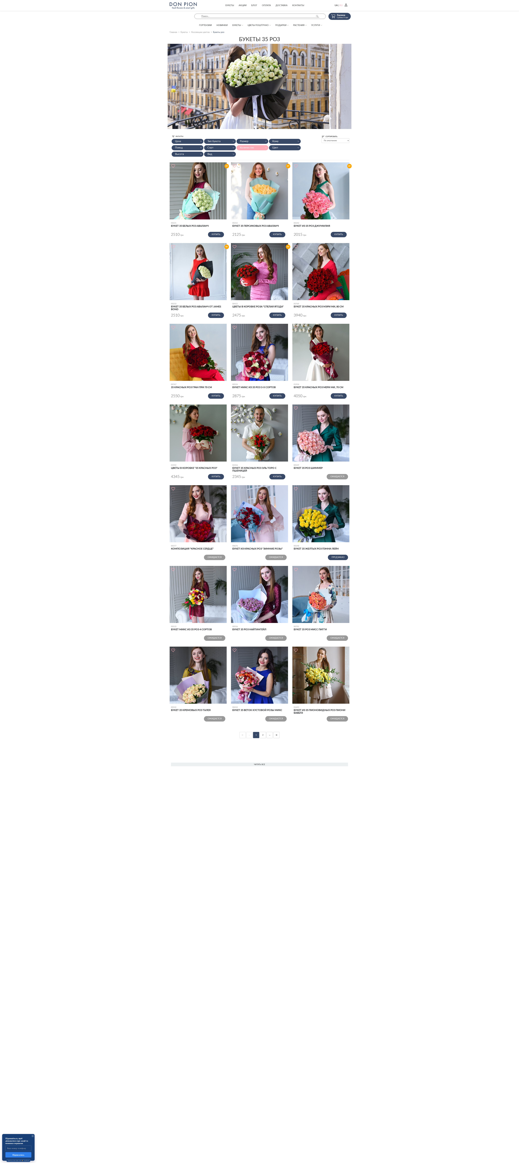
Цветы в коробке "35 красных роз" (194, 466)
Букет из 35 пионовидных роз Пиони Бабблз (319, 710)
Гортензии (205, 25)
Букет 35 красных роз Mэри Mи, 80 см (319, 305)
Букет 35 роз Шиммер (308, 466)
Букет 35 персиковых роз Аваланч (255, 224)
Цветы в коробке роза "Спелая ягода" (258, 305)
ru (341, 5)
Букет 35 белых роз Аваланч (190, 224)
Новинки (222, 25)
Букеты (229, 5)
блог (254, 5)
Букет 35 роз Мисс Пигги (310, 628)
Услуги (315, 25)
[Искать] (317, 16)
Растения (299, 25)
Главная (173, 32)
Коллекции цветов (200, 32)
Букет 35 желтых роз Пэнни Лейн (316, 547)
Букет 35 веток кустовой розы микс (257, 709)
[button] (255, 124)
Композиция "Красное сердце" (192, 547)
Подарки (280, 25)
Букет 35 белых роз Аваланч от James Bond (196, 307)
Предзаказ (338, 557)
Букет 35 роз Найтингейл (249, 628)
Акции (243, 5)
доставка (281, 5)
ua (336, 5)
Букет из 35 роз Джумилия (312, 224)
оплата (266, 5)
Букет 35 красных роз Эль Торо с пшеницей (254, 468)
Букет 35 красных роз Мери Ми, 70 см (318, 386)
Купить (216, 234)
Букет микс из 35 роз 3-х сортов (254, 386)
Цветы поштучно (258, 25)
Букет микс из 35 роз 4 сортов (191, 628)
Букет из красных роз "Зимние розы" (257, 547)
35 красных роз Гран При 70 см (191, 386)
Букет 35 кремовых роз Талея (191, 709)
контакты (298, 5)
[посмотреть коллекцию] (259, 86)
